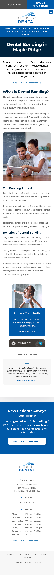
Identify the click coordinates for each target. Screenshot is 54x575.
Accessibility (24, 554)
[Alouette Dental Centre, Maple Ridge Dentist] (27, 474)
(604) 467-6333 (13, 4)
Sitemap (43, 554)
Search (34, 554)
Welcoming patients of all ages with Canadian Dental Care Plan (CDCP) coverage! (27, 31)
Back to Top (27, 557)
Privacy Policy (12, 554)
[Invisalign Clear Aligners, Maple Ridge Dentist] (27, 343)
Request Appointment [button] (40, 4)
